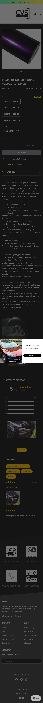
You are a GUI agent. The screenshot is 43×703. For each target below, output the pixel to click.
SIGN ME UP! (32, 355)
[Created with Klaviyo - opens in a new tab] (21, 363)
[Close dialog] (42, 340)
